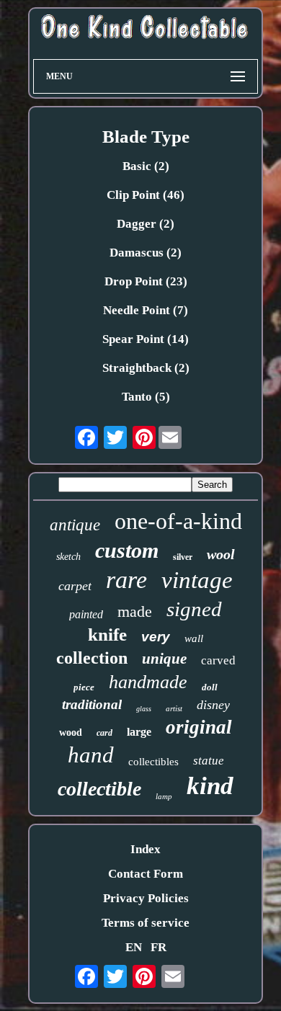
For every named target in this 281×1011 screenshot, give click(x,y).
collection (92, 658)
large (139, 732)
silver (182, 557)
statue (208, 760)
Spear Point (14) (145, 339)
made (134, 611)
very (155, 636)
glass (143, 709)
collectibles (153, 761)
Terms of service (145, 923)
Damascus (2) (146, 252)
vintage (197, 580)
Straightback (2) (145, 368)
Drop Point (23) (145, 281)
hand (91, 754)
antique (75, 525)
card (104, 733)
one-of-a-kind (178, 521)
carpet (75, 586)
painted (86, 614)
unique (164, 658)
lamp (164, 796)
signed (194, 608)
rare (126, 579)
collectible (99, 789)
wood (70, 732)
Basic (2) (145, 166)
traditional (92, 704)
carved (218, 660)
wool (221, 554)
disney (213, 705)
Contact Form (145, 874)
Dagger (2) (145, 224)
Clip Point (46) (145, 195)
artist (174, 708)
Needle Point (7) (145, 310)
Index (145, 849)
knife (107, 634)
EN (133, 947)
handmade (148, 682)
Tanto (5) (146, 397)
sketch (68, 556)
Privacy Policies (146, 898)
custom (127, 550)
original (199, 727)
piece (83, 687)
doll (210, 687)
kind (210, 786)
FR (158, 947)
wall (193, 638)
